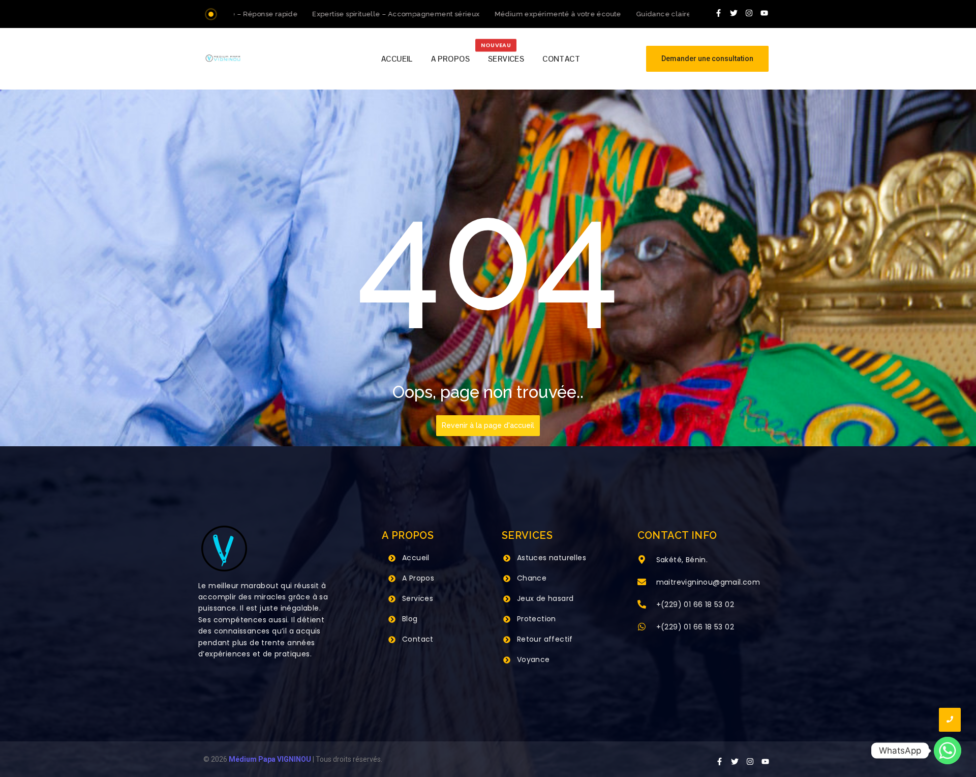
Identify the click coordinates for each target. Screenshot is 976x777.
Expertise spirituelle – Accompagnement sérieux (371, 14)
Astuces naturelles (551, 558)
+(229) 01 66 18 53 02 (695, 604)
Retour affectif (545, 639)
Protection (536, 619)
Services (417, 598)
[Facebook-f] (718, 12)
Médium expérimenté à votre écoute (533, 14)
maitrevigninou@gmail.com (708, 582)
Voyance (533, 659)
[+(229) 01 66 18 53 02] (641, 605)
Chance (531, 578)
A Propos (418, 578)
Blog (410, 619)
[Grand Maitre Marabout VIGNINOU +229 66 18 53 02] (223, 58)
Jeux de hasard (545, 598)
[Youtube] (764, 12)
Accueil (416, 558)
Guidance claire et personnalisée (669, 14)
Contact (418, 639)
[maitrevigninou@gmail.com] (641, 583)
